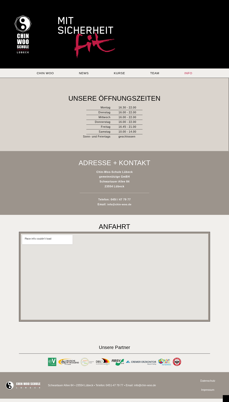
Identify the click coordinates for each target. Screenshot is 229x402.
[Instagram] (178, 385)
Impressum (207, 389)
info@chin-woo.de (119, 204)
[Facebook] (167, 385)
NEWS (84, 73)
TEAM (154, 73)
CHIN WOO (45, 73)
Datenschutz (207, 380)
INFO (188, 73)
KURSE (119, 73)
